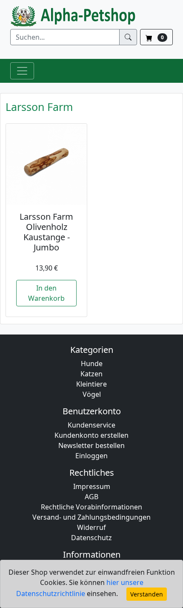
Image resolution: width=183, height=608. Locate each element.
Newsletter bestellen (91, 445)
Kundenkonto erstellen (91, 435)
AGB (91, 496)
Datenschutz (91, 537)
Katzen (91, 373)
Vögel (92, 394)
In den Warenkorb (46, 293)
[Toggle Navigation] (22, 70)
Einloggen (91, 455)
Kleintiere (91, 384)
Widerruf (91, 527)
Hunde (92, 363)
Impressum (91, 486)
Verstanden (146, 594)
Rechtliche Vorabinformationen (91, 507)
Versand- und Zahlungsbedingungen (91, 517)
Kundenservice (91, 425)
